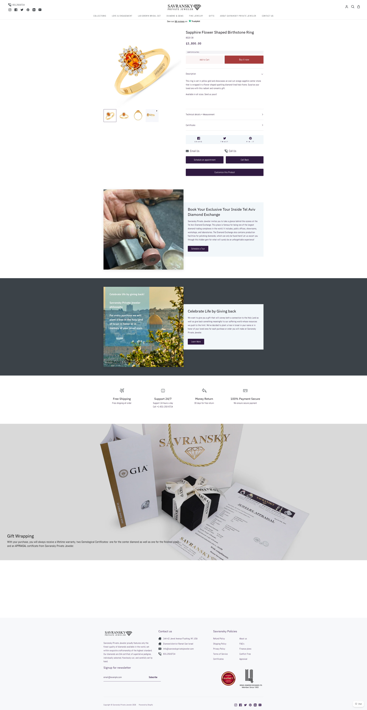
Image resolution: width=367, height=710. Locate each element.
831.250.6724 (169, 653)
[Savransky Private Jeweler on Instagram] (235, 705)
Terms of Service (220, 653)
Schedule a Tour (198, 248)
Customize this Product (224, 172)
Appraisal (243, 658)
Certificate (190, 125)
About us (243, 638)
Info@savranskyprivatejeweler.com (178, 648)
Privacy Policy (219, 648)
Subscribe (153, 677)
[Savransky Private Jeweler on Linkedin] (255, 705)
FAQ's (241, 643)
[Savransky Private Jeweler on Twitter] (245, 705)
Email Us (194, 151)
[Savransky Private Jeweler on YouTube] (260, 705)
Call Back (245, 159)
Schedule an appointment (205, 159)
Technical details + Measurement (200, 114)
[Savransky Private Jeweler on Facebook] (240, 705)
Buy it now (244, 59)
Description (191, 73)
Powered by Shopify (146, 705)
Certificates (193, 52)
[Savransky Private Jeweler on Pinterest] (250, 705)
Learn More (196, 341)
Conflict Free (245, 653)
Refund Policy (219, 638)
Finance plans (245, 648)
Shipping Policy (219, 643)
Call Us (232, 151)
